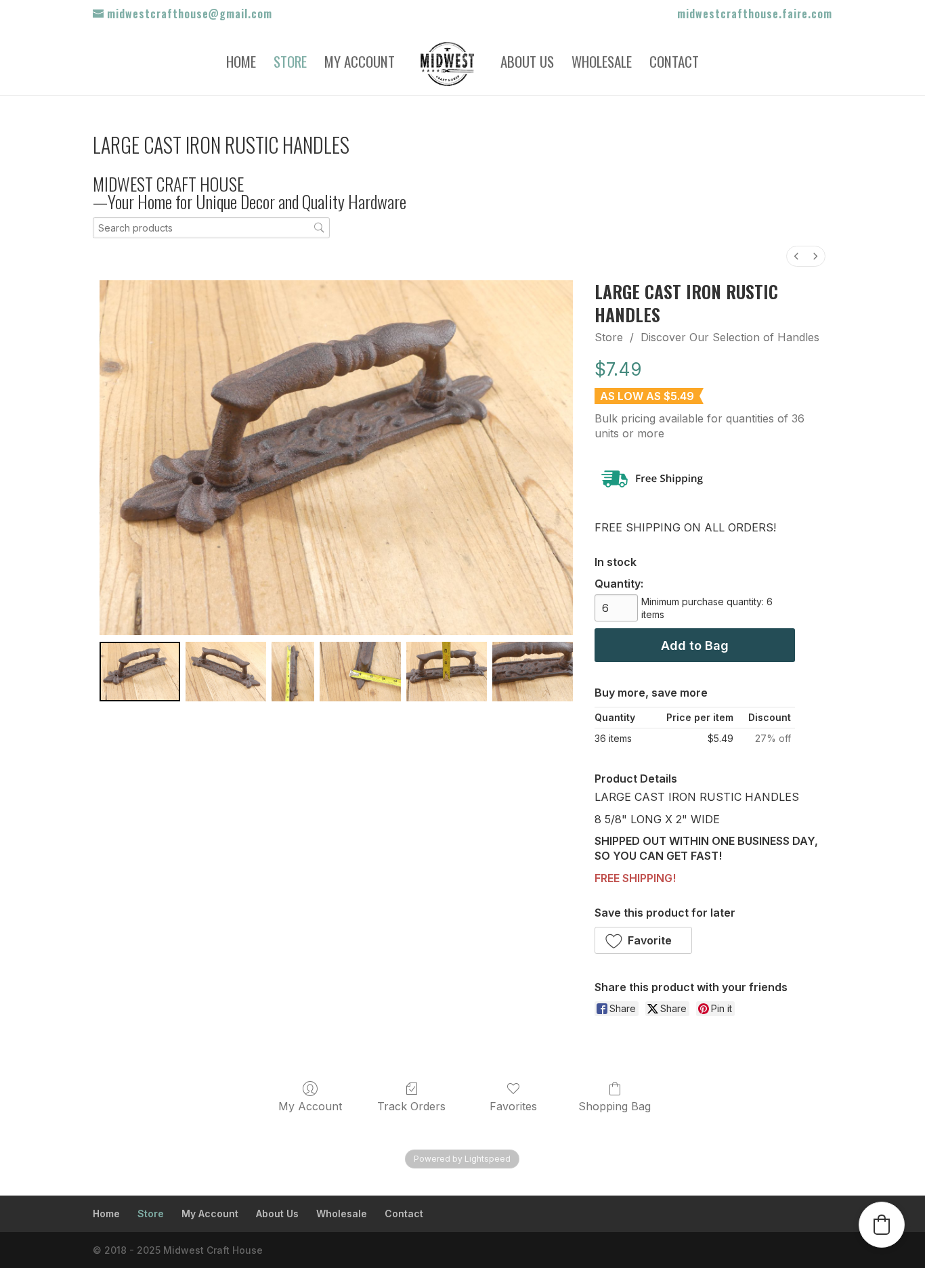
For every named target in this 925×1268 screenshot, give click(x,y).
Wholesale (602, 64)
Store (290, 64)
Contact (674, 64)
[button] (643, 940)
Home (241, 64)
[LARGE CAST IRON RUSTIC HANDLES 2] (293, 671)
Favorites (513, 1106)
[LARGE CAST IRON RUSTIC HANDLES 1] (226, 671)
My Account (359, 64)
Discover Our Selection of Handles (730, 337)
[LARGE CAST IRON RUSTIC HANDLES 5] (532, 671)
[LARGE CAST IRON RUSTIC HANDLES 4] (446, 671)
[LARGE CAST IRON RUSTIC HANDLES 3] (360, 671)
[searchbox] (211, 227)
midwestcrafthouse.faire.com (754, 15)
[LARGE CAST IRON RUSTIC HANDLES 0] (140, 671)
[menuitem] (796, 256)
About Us (527, 64)
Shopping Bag (614, 1106)
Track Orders (411, 1106)
